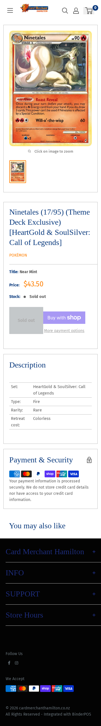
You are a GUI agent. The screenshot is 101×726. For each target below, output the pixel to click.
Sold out (26, 320)
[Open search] (65, 11)
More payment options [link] (64, 330)
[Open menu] (10, 10)
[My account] (76, 11)
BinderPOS (81, 714)
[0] (89, 10)
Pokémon (18, 255)
